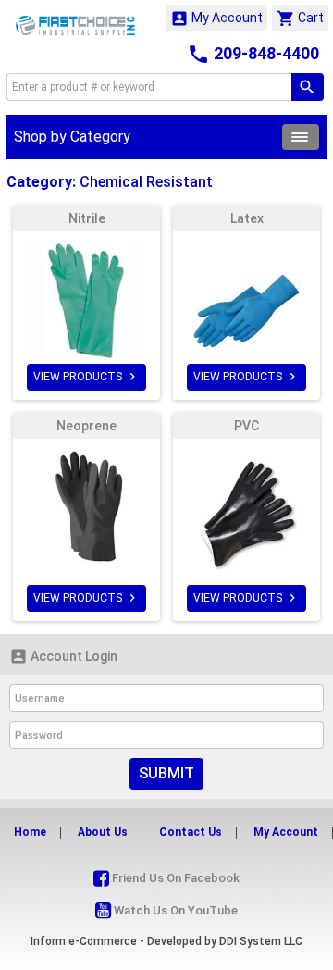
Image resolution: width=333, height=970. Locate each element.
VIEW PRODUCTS (86, 376)
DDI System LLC (260, 941)
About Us (103, 832)
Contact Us (190, 832)
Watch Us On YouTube (174, 910)
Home (30, 832)
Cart (300, 18)
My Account (216, 18)
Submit (166, 773)
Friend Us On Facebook (174, 878)
